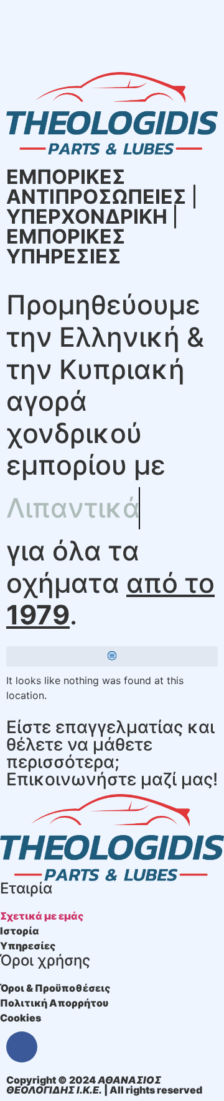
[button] (112, 656)
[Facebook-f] (21, 1046)
